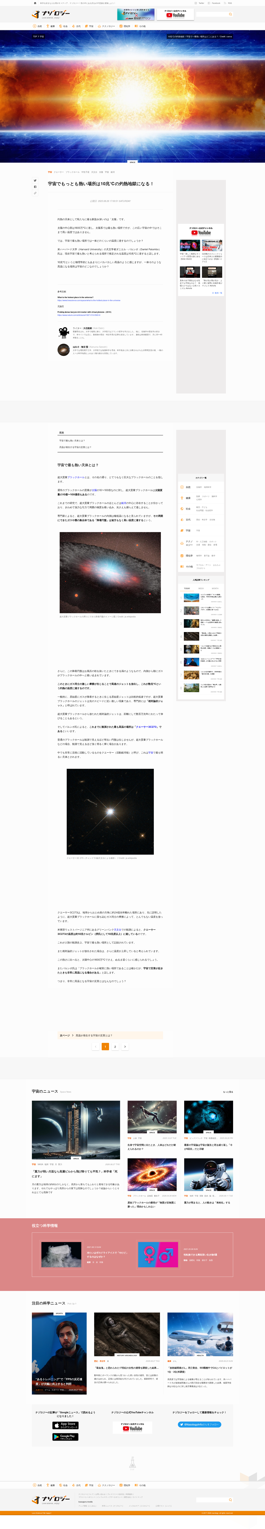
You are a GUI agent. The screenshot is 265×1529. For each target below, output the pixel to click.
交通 (198, 544)
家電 (215, 544)
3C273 (152, 726)
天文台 (117, 929)
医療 (198, 496)
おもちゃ (217, 565)
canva (229, 36)
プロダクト (200, 568)
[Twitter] (35, 180)
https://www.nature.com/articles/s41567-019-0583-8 (79, 315)
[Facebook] (35, 187)
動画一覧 (218, 292)
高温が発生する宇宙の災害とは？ (75, 447)
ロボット (213, 541)
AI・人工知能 (201, 541)
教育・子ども (201, 507)
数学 (213, 555)
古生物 (212, 519)
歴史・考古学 (201, 519)
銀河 (123, 503)
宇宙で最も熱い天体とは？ (72, 440)
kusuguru (83, 1501)
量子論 (206, 555)
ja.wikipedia (130, 616)
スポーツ (205, 496)
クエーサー (142, 726)
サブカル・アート (203, 565)
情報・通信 (206, 544)
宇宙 (150, 752)
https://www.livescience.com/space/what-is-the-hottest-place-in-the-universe (89, 300)
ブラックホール (75, 477)
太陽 (94, 490)
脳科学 (214, 496)
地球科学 (207, 487)
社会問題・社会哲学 (204, 510)
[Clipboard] (35, 193)
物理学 (199, 555)
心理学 (199, 499)
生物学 (199, 487)
